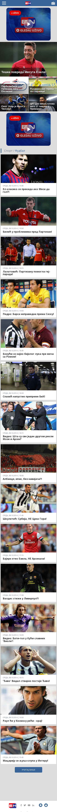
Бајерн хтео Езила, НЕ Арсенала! (24, 558)
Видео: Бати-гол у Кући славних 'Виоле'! (24, 640)
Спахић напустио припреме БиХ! (24, 396)
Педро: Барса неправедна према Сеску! (28, 314)
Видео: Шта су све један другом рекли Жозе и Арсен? (28, 438)
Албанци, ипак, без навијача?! (22, 479)
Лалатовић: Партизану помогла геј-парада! (26, 273)
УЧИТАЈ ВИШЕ (28, 769)
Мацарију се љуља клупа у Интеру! (25, 760)
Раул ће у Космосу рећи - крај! (22, 720)
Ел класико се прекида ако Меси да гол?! (26, 190)
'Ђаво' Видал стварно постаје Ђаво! (26, 681)
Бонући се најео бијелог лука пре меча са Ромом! (28, 355)
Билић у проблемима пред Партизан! (27, 231)
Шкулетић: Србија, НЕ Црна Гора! (24, 518)
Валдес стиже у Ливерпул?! (21, 598)
